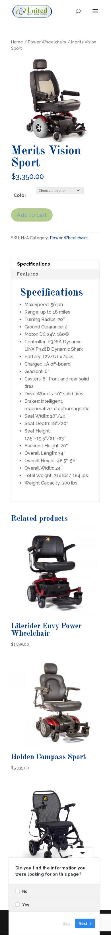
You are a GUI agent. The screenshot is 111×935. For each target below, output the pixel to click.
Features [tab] (27, 274)
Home (17, 41)
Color (20, 195)
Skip (67, 923)
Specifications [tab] (33, 264)
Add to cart (32, 215)
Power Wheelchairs (47, 41)
